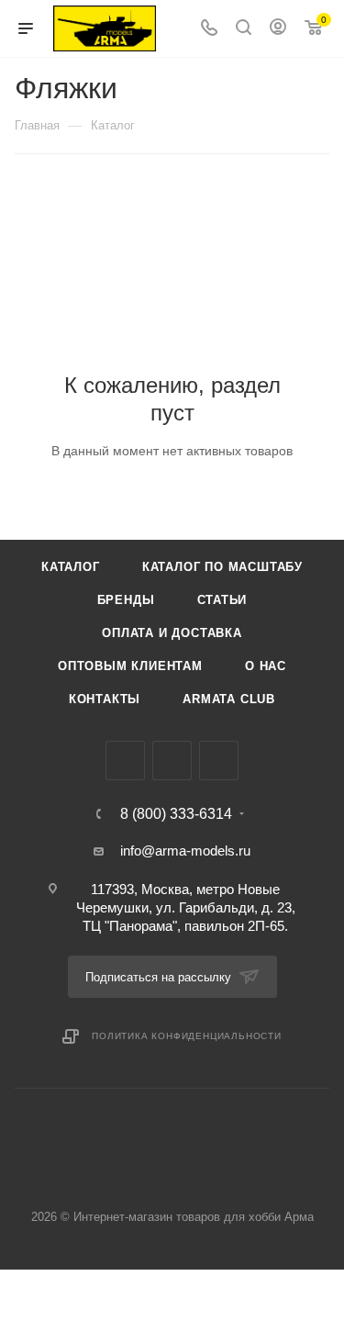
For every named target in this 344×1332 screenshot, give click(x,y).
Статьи (222, 600)
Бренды (126, 600)
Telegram (172, 760)
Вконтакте (125, 760)
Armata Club (229, 699)
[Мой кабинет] (278, 29)
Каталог (70, 567)
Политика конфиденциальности (187, 1036)
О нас (265, 666)
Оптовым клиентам (130, 666)
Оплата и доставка (172, 633)
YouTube (219, 760)
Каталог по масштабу (222, 567)
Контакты (104, 699)
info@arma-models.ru (185, 850)
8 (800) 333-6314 (176, 814)
